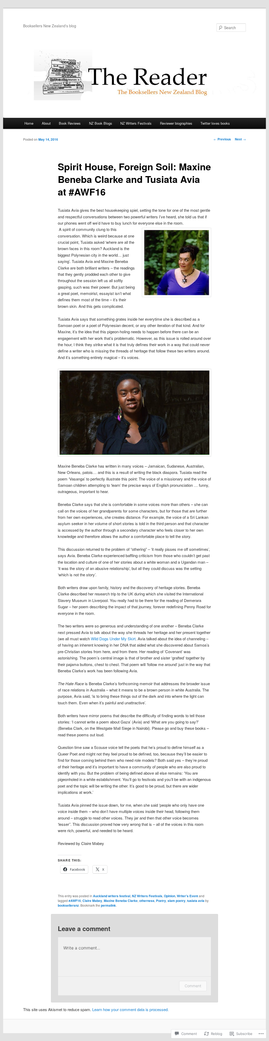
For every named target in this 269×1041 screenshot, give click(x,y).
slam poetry (176, 900)
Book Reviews (70, 123)
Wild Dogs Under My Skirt (113, 638)
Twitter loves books (215, 123)
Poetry (161, 900)
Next (240, 139)
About (46, 123)
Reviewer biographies (176, 123)
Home (28, 123)
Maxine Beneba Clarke (121, 900)
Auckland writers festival (111, 896)
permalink (108, 905)
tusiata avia (195, 900)
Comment (193, 986)
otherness (146, 900)
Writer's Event (187, 896)
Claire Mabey (92, 900)
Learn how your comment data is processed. (130, 1009)
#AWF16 (75, 900)
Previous (222, 139)
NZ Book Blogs (100, 123)
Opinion (169, 896)
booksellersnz (68, 905)
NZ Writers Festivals (136, 123)
